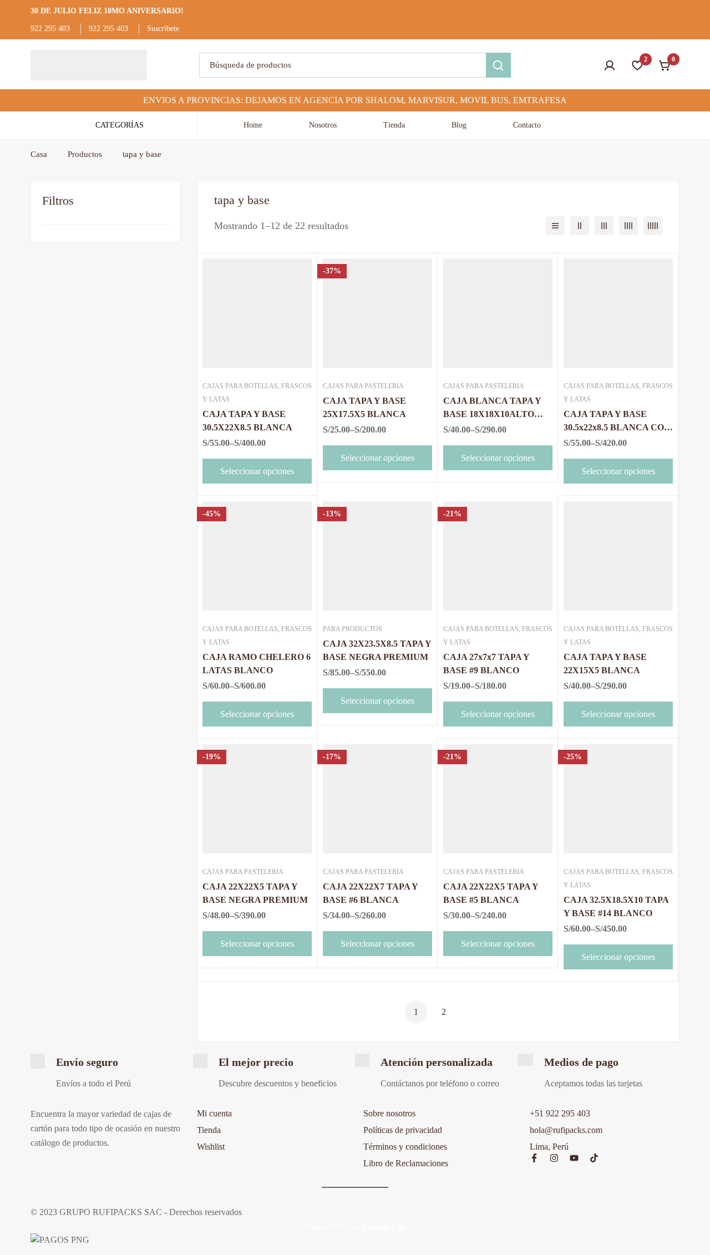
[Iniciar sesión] (609, 65)
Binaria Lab (384, 1226)
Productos (85, 154)
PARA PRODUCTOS (352, 629)
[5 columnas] (652, 225)
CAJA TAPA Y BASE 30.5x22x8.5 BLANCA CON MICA (617, 427)
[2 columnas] (579, 225)
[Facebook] (534, 1158)
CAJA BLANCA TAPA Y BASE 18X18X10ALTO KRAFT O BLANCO (492, 414)
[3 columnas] (604, 225)
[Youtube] (574, 1158)
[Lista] (555, 225)
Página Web (324, 1226)
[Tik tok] (594, 1158)
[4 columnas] (628, 225)
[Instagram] (554, 1158)
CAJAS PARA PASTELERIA (363, 386)
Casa (39, 154)
